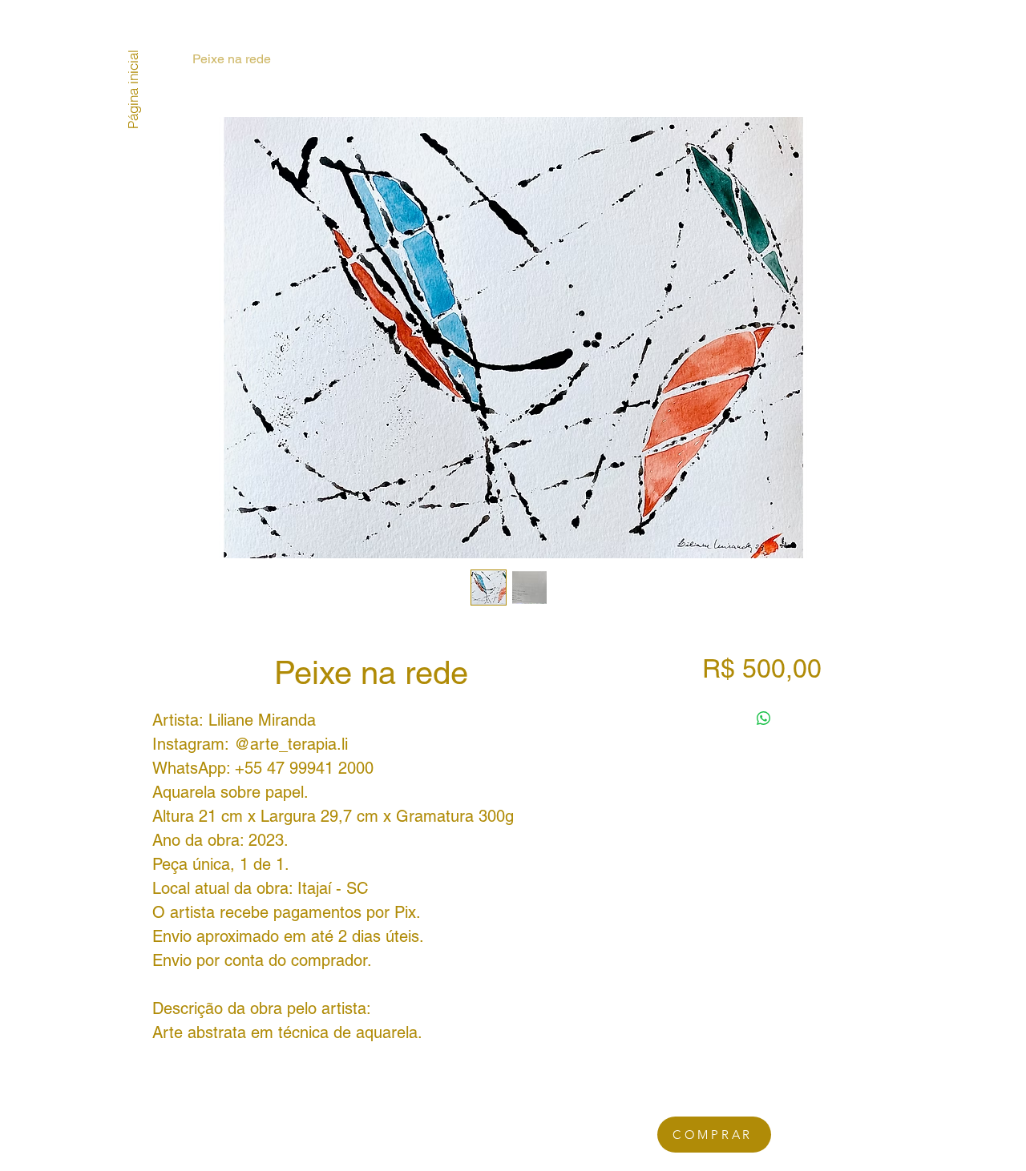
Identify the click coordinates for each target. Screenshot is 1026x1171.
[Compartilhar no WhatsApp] (764, 718)
